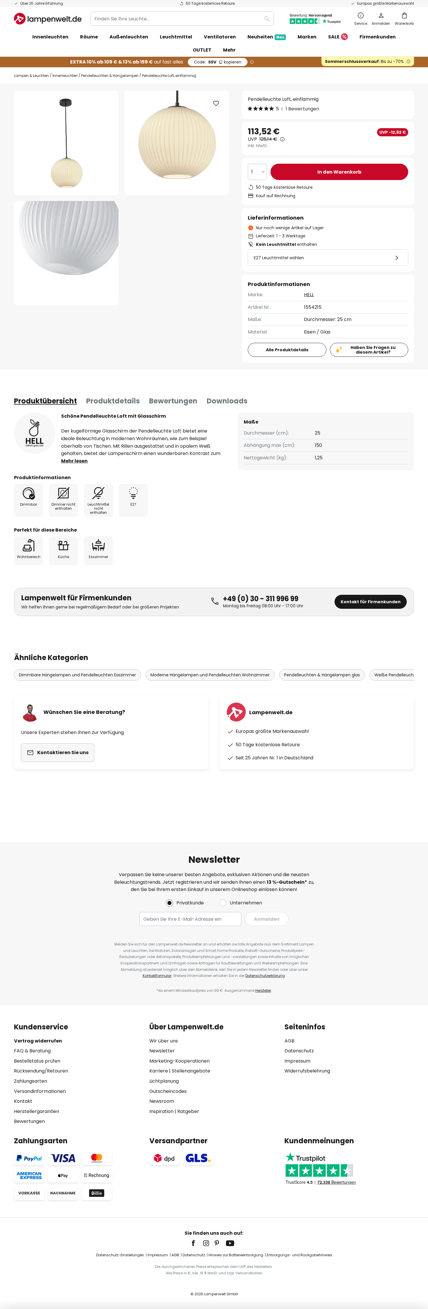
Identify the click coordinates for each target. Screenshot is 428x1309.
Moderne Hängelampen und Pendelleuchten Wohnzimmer (210, 675)
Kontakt (23, 1101)
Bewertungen (173, 401)
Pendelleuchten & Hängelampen (110, 75)
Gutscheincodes (168, 1091)
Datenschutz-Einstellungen (120, 1254)
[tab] (45, 401)
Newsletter (162, 1050)
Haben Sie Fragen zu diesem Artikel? (373, 350)
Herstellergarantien (36, 1111)
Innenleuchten (65, 75)
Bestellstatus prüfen (37, 1061)
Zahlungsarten (30, 1081)
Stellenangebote (191, 1071)
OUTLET (202, 50)
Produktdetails (113, 401)
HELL (309, 294)
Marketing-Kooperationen (179, 1061)
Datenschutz (299, 1050)
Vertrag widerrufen (38, 1041)
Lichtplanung (164, 1081)
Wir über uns (163, 1041)
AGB (289, 1041)
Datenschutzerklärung (265, 975)
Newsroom (161, 1101)
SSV (217, 62)
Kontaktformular (157, 975)
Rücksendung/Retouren (41, 1071)
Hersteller (263, 990)
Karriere (158, 1071)
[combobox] (182, 18)
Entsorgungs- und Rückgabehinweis (299, 1254)
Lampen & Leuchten (31, 75)
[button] (66, 253)
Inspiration (161, 1111)
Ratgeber (188, 1111)
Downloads (227, 401)
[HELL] (34, 433)
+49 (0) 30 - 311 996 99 (260, 599)
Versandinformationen (40, 1091)
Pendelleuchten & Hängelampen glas (322, 675)
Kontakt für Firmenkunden (371, 602)
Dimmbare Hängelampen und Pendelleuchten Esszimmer (77, 675)
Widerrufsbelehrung (307, 1071)
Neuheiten (265, 36)
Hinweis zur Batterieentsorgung (235, 1254)
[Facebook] (197, 1243)
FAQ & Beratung (32, 1050)
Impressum (297, 1061)
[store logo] (48, 18)
